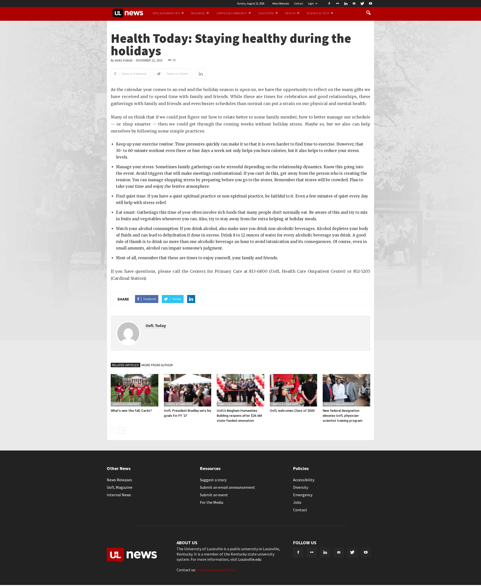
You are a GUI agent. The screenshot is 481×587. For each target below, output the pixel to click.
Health (290, 13)
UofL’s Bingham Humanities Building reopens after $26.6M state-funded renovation (239, 415)
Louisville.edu (249, 559)
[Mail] (354, 3)
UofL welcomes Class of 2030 (292, 410)
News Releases (280, 3)
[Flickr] (337, 3)
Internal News (119, 494)
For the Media (211, 502)
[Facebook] (329, 3)
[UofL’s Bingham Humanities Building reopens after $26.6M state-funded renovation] (240, 390)
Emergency (302, 494)
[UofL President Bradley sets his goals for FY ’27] (187, 390)
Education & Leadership (339, 404)
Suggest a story (213, 479)
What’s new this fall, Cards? (131, 410)
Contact (298, 3)
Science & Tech (318, 13)
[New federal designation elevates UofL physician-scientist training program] (346, 390)
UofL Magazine (119, 487)
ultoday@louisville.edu (216, 569)
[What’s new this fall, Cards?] (134, 390)
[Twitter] (362, 3)
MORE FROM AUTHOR (157, 365)
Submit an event (214, 494)
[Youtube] (370, 3)
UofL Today (124, 60)
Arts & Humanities (166, 13)
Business (198, 13)
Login (311, 3)
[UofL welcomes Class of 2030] (293, 390)
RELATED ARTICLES (125, 365)
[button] (368, 13)
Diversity (300, 487)
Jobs (297, 502)
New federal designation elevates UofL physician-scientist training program (342, 415)
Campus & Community (231, 13)
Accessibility (303, 479)
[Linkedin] (345, 3)
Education (266, 13)
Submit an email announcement (227, 487)
